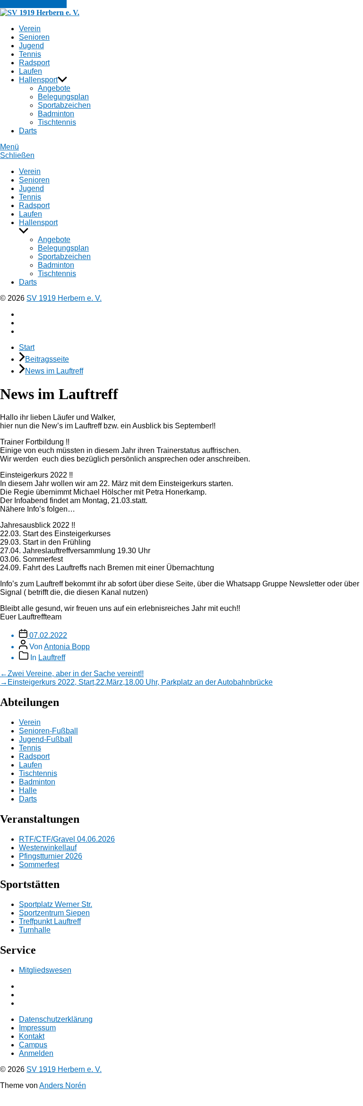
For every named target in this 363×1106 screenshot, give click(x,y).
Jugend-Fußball (45, 739)
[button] (181, 147)
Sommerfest (39, 865)
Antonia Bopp (67, 647)
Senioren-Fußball (48, 731)
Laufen (30, 71)
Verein (30, 29)
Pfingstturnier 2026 (50, 856)
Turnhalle (35, 930)
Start (27, 347)
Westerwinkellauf (48, 848)
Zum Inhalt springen (33, 4)
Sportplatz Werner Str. (55, 904)
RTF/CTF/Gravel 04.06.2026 (67, 839)
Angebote (54, 88)
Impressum (37, 1028)
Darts (28, 131)
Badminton (56, 114)
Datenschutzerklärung (56, 1019)
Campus (33, 1045)
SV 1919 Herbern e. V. (64, 298)
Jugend (31, 46)
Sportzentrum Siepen (54, 913)
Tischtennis (57, 122)
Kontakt (31, 1036)
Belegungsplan (63, 97)
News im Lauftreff (54, 371)
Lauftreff (51, 657)
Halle (28, 790)
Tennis (30, 54)
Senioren (34, 37)
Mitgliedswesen (45, 970)
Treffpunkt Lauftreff (50, 921)
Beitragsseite (47, 359)
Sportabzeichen (64, 105)
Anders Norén (62, 1085)
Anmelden (36, 1053)
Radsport (34, 63)
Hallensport (38, 80)
